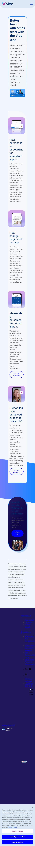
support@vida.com (8, 725)
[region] (17, 825)
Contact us (17, 533)
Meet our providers (16, 471)
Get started (28, 622)
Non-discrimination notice (30, 655)
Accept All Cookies (17, 842)
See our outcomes (16, 374)
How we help (29, 620)
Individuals (26, 616)
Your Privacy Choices (9, 729)
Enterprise (26, 632)
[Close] (33, 807)
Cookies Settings (17, 831)
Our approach (29, 641)
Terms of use (29, 659)
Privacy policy (30, 645)
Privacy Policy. (12, 827)
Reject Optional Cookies (17, 837)
